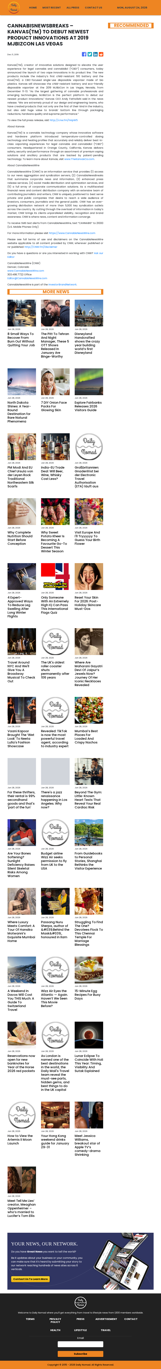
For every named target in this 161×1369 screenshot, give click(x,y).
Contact (131, 1319)
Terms (30, 1319)
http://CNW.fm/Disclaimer (41, 247)
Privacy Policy (55, 1320)
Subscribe (80, 1354)
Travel (106, 1330)
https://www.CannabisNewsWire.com (72, 233)
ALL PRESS (73, 7)
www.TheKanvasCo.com (79, 159)
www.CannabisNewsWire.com (25, 271)
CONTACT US (93, 7)
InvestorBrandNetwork (62, 284)
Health (55, 1330)
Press (80, 1319)
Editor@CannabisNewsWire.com (27, 278)
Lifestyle (80, 1330)
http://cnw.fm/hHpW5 (64, 120)
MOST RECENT (51, 7)
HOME (33, 7)
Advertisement (106, 1319)
